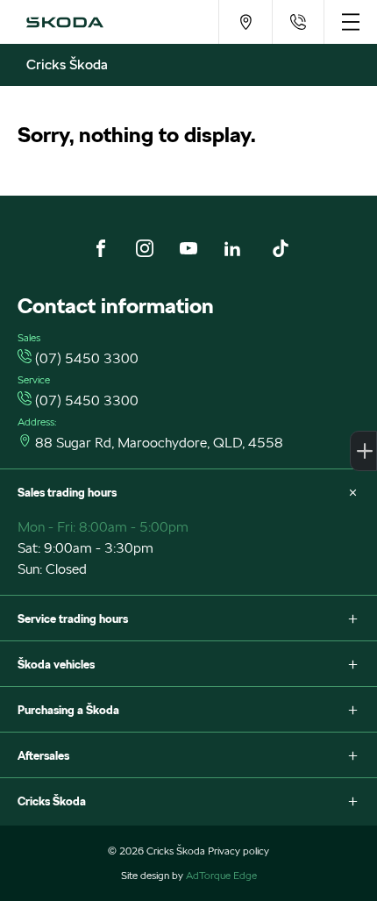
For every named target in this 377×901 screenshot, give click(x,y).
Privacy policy (238, 850)
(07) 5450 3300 (87, 358)
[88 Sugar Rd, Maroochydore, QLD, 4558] (245, 22)
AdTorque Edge (221, 875)
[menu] (350, 22)
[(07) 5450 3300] (298, 22)
